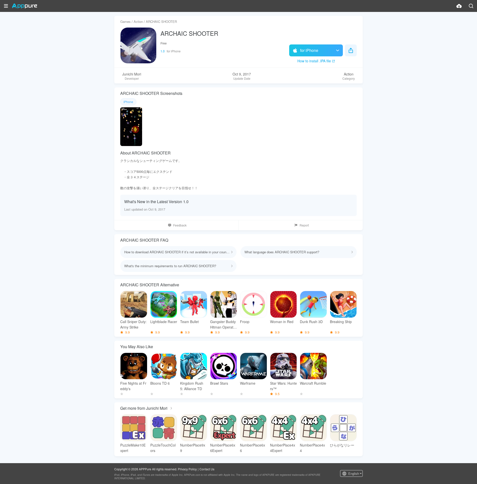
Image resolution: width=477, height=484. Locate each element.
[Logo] (24, 5)
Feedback (180, 225)
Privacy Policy (187, 469)
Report (304, 225)
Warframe (247, 383)
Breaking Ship (341, 321)
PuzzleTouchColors (163, 448)
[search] (471, 6)
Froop (244, 321)
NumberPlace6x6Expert (222, 448)
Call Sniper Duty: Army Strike (133, 324)
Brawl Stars (219, 383)
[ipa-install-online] (459, 6)
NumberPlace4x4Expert (282, 448)
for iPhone (309, 50)
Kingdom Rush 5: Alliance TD (191, 386)
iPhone (128, 102)
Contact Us (206, 469)
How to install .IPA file (314, 60)
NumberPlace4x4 (312, 448)
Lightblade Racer (163, 321)
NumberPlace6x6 (252, 448)
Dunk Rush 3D (311, 321)
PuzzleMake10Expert (133, 448)
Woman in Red (281, 321)
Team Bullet (189, 321)
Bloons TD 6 (160, 383)
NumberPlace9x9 (192, 448)
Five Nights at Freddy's (133, 386)
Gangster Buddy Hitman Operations (223, 324)
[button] (6, 6)
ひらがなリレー (342, 445)
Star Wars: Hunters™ (283, 386)
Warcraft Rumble (313, 383)
